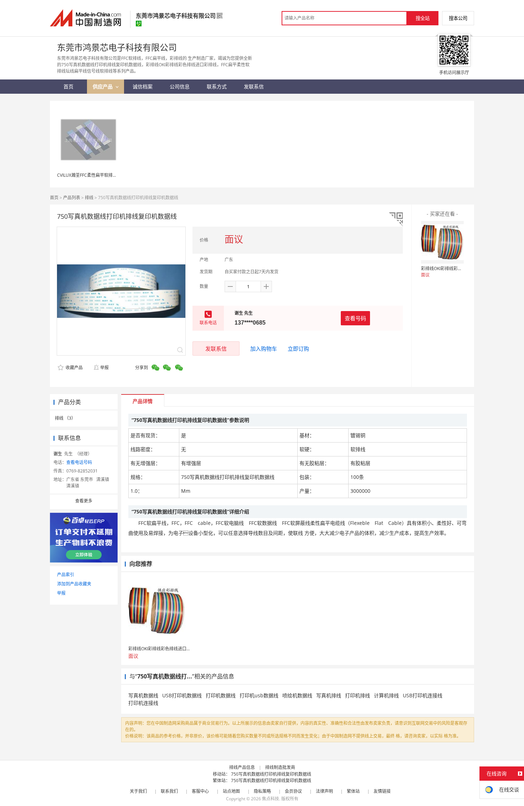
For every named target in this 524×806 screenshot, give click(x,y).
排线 (89, 198)
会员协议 (293, 791)
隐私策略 (262, 791)
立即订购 (298, 348)
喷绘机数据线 (297, 695)
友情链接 (382, 791)
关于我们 (138, 791)
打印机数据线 (221, 695)
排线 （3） (65, 418)
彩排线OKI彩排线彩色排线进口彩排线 (456, 268)
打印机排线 (357, 695)
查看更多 (83, 501)
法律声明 (324, 791)
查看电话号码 (79, 462)
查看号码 (355, 318)
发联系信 (216, 348)
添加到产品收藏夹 (74, 584)
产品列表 (71, 198)
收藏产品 (74, 368)
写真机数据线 (143, 695)
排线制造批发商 (280, 767)
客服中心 (200, 791)
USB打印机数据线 (182, 695)
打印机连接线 (143, 702)
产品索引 (65, 575)
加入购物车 (263, 348)
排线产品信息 (242, 767)
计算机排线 (386, 695)
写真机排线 (328, 695)
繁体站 (353, 791)
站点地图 (231, 791)
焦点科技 (270, 799)
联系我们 (169, 791)
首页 (54, 198)
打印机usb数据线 (259, 695)
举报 (104, 368)
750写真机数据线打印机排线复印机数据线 (271, 774)
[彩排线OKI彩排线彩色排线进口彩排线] (442, 242)
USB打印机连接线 (422, 695)
